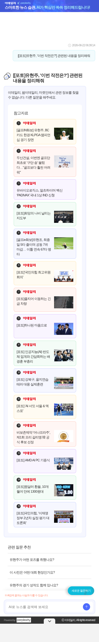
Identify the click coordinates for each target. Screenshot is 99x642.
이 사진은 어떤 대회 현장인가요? (32, 572)
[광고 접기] (49, 621)
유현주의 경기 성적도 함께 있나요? (34, 585)
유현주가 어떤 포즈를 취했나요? (32, 560)
